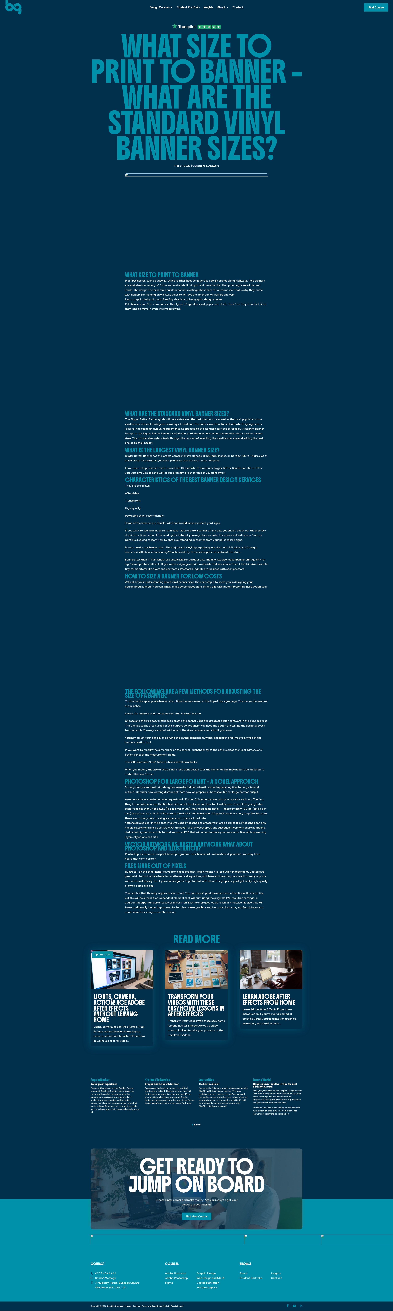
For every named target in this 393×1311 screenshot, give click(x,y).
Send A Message (105, 1278)
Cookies (136, 1306)
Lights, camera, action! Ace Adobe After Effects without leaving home (119, 1008)
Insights (208, 7)
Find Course (376, 7)
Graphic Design (206, 1273)
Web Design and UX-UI (210, 1278)
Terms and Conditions (152, 1306)
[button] (192, 1124)
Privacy (128, 1306)
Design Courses (159, 7)
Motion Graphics (207, 1287)
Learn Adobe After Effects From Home (269, 999)
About (221, 7)
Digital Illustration (207, 1282)
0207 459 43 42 (105, 1273)
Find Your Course (197, 1216)
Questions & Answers (205, 165)
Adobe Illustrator (176, 1273)
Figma (169, 1282)
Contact (237, 7)
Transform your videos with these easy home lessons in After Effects (196, 1005)
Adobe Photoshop (176, 1278)
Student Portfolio (188, 7)
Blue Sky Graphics (115, 1306)
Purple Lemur (177, 1306)
